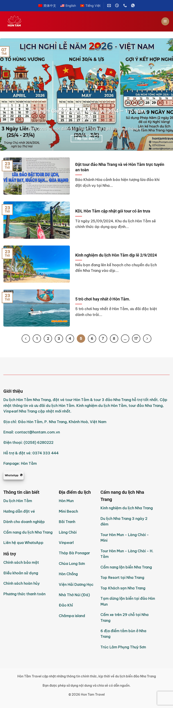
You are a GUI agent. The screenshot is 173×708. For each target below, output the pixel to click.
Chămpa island (72, 615)
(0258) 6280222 (38, 442)
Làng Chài (68, 532)
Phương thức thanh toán (24, 594)
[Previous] (9, 94)
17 (136, 338)
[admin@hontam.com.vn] (109, 5)
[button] (165, 21)
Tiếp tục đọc (86, 138)
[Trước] (26, 338)
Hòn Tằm (29, 463)
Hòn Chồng (68, 574)
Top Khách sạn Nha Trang (122, 588)
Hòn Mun (66, 500)
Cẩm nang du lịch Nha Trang (27, 532)
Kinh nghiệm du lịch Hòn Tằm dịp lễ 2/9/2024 (116, 255)
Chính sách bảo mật (21, 562)
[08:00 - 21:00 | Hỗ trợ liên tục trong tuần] (117, 5)
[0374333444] (125, 5)
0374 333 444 (45, 453)
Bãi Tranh (67, 521)
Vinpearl (66, 542)
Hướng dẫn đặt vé (19, 511)
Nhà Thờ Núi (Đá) (74, 595)
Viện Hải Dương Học (76, 584)
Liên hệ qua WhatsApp (23, 542)
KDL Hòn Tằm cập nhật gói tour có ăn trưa (112, 211)
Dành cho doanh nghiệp (24, 521)
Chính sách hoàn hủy (21, 583)
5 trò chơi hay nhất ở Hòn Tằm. (102, 299)
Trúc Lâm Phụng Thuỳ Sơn (123, 647)
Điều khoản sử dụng (20, 573)
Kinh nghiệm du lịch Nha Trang (126, 508)
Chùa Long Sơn (72, 563)
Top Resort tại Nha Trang (122, 577)
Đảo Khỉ (66, 605)
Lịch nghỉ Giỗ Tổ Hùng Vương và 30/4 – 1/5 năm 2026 (86, 114)
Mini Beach (68, 511)
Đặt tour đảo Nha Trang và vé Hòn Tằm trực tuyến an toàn (119, 167)
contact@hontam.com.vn (37, 432)
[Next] (164, 94)
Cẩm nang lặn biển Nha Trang (126, 567)
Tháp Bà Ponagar (74, 553)
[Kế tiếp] (147, 338)
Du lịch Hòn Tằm (17, 500)
